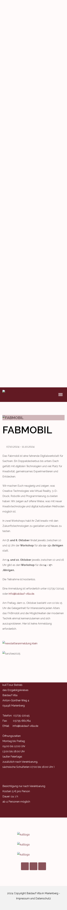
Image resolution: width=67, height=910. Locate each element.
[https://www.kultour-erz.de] (33, 834)
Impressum (23, 898)
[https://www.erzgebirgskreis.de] (33, 844)
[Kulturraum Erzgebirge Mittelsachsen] (33, 854)
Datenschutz (43, 898)
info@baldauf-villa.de (21, 593)
